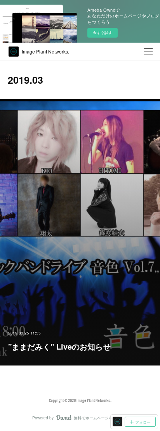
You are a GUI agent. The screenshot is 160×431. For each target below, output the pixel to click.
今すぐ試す (102, 32)
